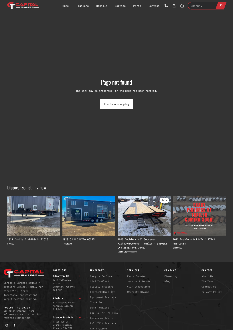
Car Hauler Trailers (104, 313)
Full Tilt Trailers (103, 323)
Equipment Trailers (103, 297)
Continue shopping (116, 104)
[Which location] (166, 6)
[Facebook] (14, 325)
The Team (207, 281)
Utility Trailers (101, 286)
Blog (167, 281)
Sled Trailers (99, 281)
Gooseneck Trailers (103, 318)
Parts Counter (136, 276)
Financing (170, 276)
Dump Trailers (99, 307)
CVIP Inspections (139, 286)
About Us (207, 276)
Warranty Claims (138, 292)
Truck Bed (96, 302)
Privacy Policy (212, 292)
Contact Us (209, 286)
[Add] (54, 230)
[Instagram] (6, 325)
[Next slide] (54, 216)
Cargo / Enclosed (101, 276)
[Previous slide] (12, 216)
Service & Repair (139, 281)
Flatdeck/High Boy (102, 292)
